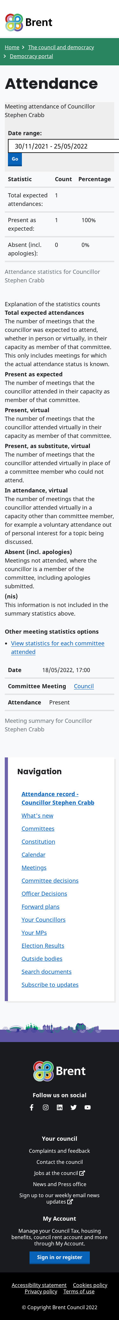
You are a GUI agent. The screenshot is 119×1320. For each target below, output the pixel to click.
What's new (37, 815)
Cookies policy (90, 1285)
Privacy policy (41, 1291)
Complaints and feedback (59, 1151)
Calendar (33, 854)
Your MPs (34, 932)
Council (84, 686)
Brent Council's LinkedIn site (59, 1107)
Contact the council (59, 1162)
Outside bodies (42, 958)
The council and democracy (61, 47)
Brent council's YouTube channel (87, 1107)
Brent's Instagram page (46, 1107)
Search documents (47, 971)
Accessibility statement (39, 1285)
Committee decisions (50, 880)
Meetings (34, 867)
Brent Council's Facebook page (32, 1107)
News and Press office (59, 1184)
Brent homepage (59, 1071)
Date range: (25, 133)
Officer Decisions (44, 893)
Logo (28, 22)
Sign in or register (59, 1257)
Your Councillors (44, 919)
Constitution (38, 841)
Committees (38, 828)
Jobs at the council (56, 1173)
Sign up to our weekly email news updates (59, 1198)
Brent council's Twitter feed (73, 1107)
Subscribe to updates (50, 984)
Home (12, 47)
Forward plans (41, 906)
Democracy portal (31, 56)
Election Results (43, 945)
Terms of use (79, 1291)
